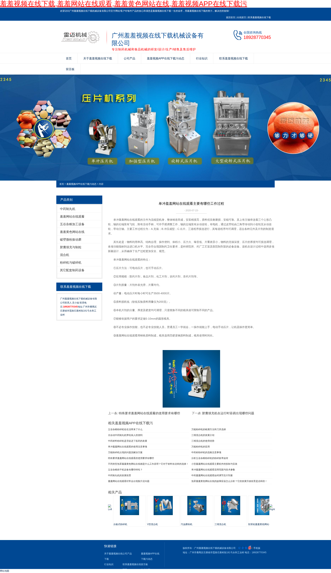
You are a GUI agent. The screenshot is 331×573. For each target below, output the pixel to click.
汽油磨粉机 (186, 524)
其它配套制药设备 (72, 270)
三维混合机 (220, 524)
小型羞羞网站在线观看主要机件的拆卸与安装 (214, 464)
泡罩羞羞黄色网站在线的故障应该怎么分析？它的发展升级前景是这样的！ (229, 481)
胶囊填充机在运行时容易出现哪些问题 (228, 413)
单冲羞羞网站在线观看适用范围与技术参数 (213, 469)
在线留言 (241, 17)
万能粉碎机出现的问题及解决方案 (125, 452)
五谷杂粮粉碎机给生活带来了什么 (125, 429)
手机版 (256, 548)
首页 (69, 58)
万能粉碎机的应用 (200, 446)
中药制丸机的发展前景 (119, 475)
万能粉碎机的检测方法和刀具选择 (208, 429)
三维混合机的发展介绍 (202, 435)
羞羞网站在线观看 (72, 216)
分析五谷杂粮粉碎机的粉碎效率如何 (209, 458)
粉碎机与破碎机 (70, 262)
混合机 (64, 254)
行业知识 (201, 58)
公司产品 (129, 58)
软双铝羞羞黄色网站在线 (261, 524)
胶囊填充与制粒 (70, 247)
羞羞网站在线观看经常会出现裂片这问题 (128, 481)
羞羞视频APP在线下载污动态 (165, 58)
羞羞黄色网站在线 (72, 231)
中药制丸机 (67, 208)
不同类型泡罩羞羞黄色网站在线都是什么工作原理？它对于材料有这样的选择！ (148, 464)
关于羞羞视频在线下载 (97, 58)
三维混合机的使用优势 (202, 441)
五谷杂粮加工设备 (72, 224)
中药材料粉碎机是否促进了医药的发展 (127, 441)
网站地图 (4, 571)
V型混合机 (152, 524)
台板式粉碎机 (120, 524)
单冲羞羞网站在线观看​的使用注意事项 (127, 446)
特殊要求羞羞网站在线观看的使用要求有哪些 (149, 413)
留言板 (70, 69)
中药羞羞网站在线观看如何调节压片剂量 (212, 475)
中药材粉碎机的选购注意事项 (206, 452)
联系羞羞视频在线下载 (259, 17)
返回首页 (230, 17)
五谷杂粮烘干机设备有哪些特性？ (125, 469)
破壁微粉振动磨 (70, 239)
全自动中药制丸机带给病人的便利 (125, 435)
